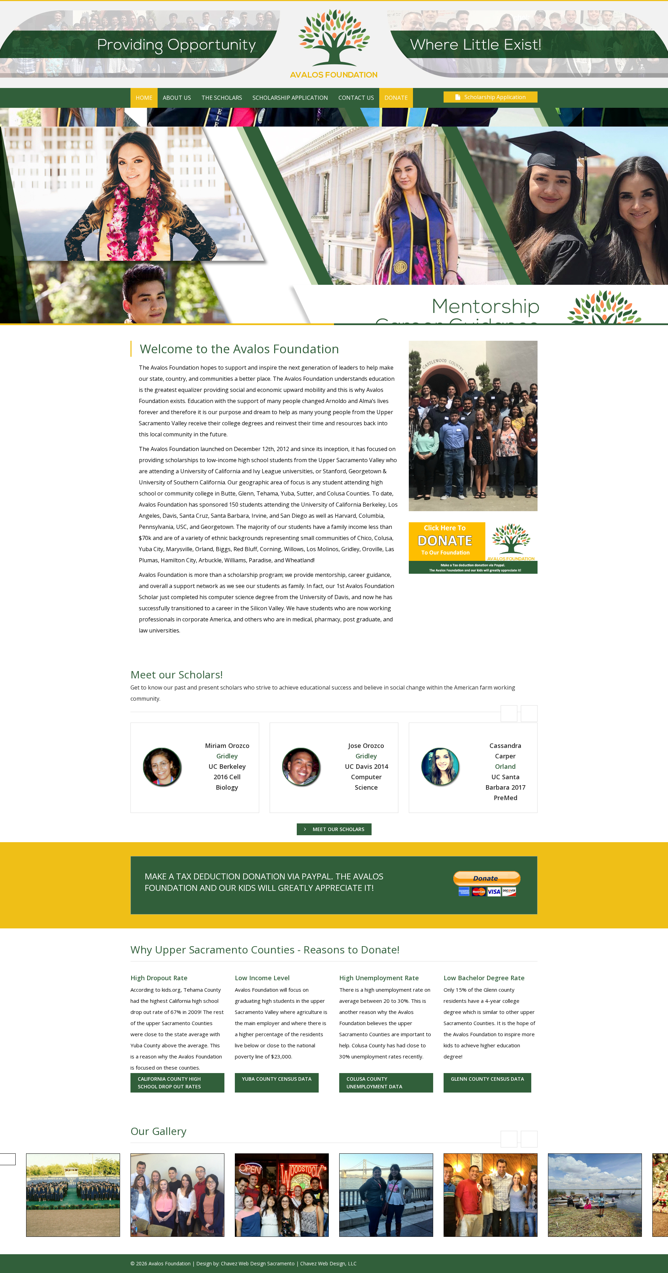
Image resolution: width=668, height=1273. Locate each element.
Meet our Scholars (337, 829)
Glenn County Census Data (487, 1078)
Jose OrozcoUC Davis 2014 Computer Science (227, 766)
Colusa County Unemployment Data (374, 1082)
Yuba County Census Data (276, 1078)
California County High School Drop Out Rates (169, 1082)
